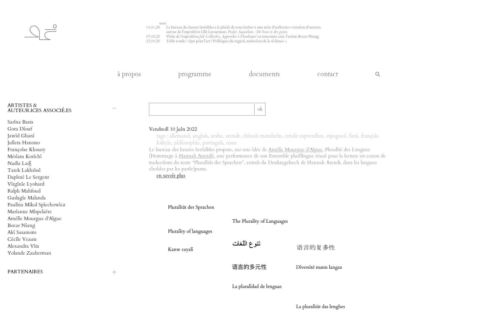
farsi (353, 136)
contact (327, 74)
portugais (212, 143)
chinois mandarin (262, 136)
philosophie (187, 143)
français (369, 136)
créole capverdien (304, 136)
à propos (129, 74)
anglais (200, 136)
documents (264, 74)
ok (260, 109)
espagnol (336, 136)
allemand (179, 136)
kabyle (163, 143)
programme (194, 74)
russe (231, 143)
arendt (232, 136)
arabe (217, 136)
